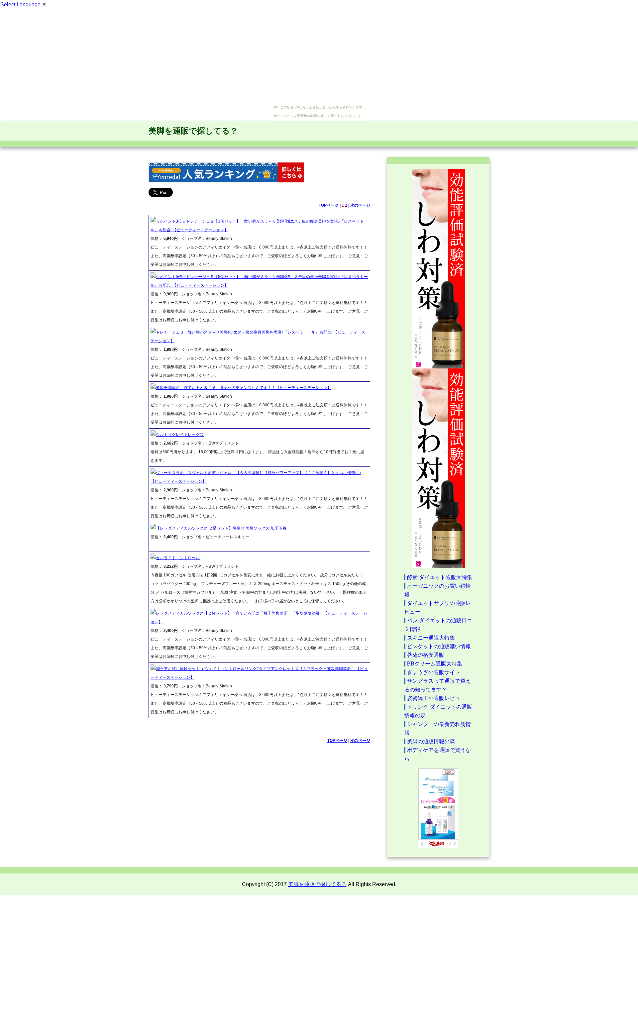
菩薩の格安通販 (425, 655)
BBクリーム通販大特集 (434, 663)
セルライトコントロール (178, 558)
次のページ (360, 205)
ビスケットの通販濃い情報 (439, 646)
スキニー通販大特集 (431, 638)
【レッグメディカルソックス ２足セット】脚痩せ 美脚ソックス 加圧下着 (221, 528)
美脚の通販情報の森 (431, 741)
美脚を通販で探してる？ (193, 130)
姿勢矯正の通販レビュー (436, 698)
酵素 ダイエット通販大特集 (439, 577)
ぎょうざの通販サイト (433, 672)
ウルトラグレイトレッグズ (180, 434)
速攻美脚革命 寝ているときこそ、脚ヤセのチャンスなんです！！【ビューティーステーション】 (243, 387)
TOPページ (329, 205)
